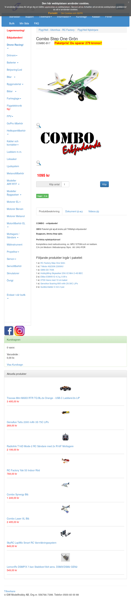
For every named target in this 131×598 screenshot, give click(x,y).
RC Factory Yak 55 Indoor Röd (23, 470)
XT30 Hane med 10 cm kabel (53, 279)
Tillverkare (44, 16)
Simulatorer (13, 273)
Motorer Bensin (15, 209)
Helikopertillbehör (16, 130)
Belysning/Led (14, 69)
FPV (9, 116)
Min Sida (24, 23)
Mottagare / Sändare (13, 235)
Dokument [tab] (74, 211)
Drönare (11, 55)
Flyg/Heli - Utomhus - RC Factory (57, 29)
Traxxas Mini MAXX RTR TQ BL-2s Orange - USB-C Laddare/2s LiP (43, 398)
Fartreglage (13, 98)
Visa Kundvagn (15, 364)
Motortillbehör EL (16, 223)
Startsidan (14, 16)
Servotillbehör (14, 266)
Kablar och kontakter (12, 142)
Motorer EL (13, 201)
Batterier (12, 62)
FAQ (36, 23)
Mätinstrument (14, 244)
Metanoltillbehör (15, 173)
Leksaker (12, 159)
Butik (11, 23)
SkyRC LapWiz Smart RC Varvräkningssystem (31, 542)
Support (29, 16)
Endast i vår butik (16, 294)
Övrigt (10, 280)
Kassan (96, 16)
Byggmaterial (14, 84)
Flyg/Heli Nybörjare (88, 29)
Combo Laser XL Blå (18, 518)
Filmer (108, 16)
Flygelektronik (14, 107)
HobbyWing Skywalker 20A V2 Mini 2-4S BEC (61, 273)
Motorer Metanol (16, 216)
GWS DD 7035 (47, 269)
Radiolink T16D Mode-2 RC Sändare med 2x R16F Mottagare (40, 446)
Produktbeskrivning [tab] (49, 211)
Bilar (10, 77)
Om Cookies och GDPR (72, 13)
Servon (10, 259)
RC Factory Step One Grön (52, 262)
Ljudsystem (13, 166)
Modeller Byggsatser (13, 192)
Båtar (11, 91)
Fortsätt (52, 13)
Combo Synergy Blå (17, 494)
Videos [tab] (93, 211)
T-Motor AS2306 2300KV (51, 266)
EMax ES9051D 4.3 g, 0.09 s (53, 276)
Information (63, 16)
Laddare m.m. (14, 151)
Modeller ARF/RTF (12, 182)
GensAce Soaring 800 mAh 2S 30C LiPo (59, 283)
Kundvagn (81, 16)
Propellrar (12, 251)
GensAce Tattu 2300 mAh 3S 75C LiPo (28, 422)
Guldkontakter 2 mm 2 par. (52, 286)
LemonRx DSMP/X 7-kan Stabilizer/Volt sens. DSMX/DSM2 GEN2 (42, 566)
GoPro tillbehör (15, 123)
